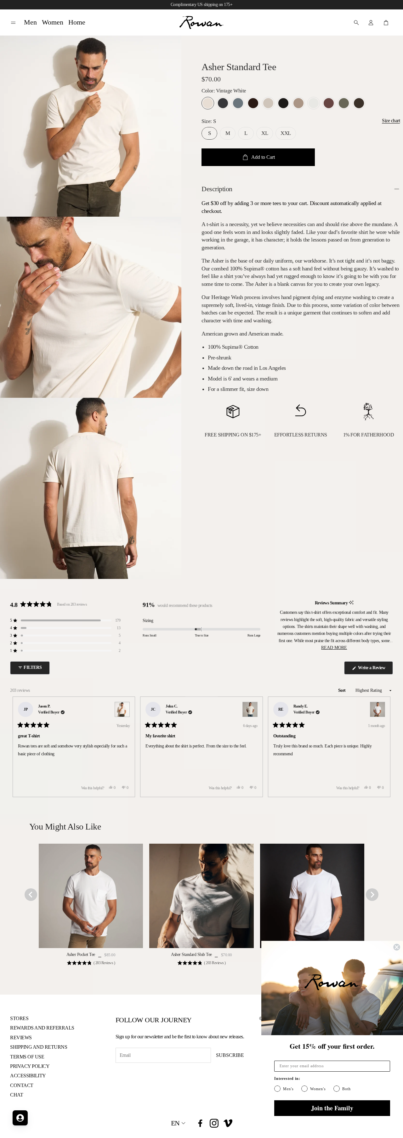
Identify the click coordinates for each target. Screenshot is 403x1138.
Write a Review (372, 669)
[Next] (382, 747)
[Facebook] (200, 1123)
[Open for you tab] (20, 1117)
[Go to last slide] (31, 894)
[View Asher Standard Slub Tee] (250, 709)
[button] (13, 23)
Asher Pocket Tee (80, 954)
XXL (286, 133)
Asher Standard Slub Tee (191, 954)
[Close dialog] (396, 947)
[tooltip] (351, 603)
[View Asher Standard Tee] (122, 709)
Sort (342, 690)
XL (264, 133)
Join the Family (332, 1108)
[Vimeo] (228, 1123)
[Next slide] (372, 894)
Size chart (391, 120)
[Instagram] (214, 1123)
